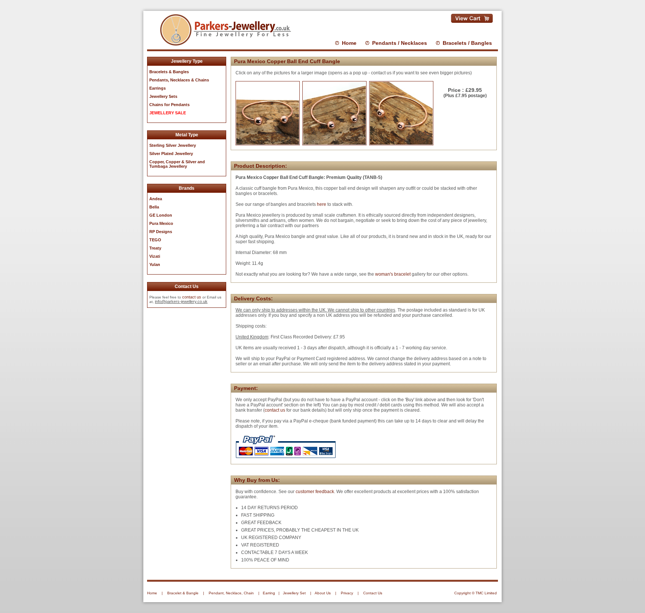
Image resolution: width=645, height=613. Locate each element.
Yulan (154, 264)
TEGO (155, 240)
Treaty (155, 248)
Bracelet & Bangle (183, 593)
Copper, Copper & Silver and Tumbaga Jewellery (177, 164)
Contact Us (372, 593)
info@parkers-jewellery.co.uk (181, 301)
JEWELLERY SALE (167, 113)
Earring (269, 593)
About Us (323, 593)
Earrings (157, 88)
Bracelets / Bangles (467, 43)
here (321, 204)
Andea (155, 198)
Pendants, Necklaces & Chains (179, 80)
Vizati (154, 256)
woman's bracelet (393, 274)
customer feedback (315, 491)
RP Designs (160, 231)
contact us (191, 297)
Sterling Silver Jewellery (172, 145)
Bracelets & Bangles (169, 71)
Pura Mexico (161, 223)
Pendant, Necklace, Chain (231, 593)
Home (349, 43)
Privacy (347, 593)
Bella (154, 207)
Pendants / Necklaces (399, 43)
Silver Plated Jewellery (171, 153)
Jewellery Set (294, 593)
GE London (160, 215)
